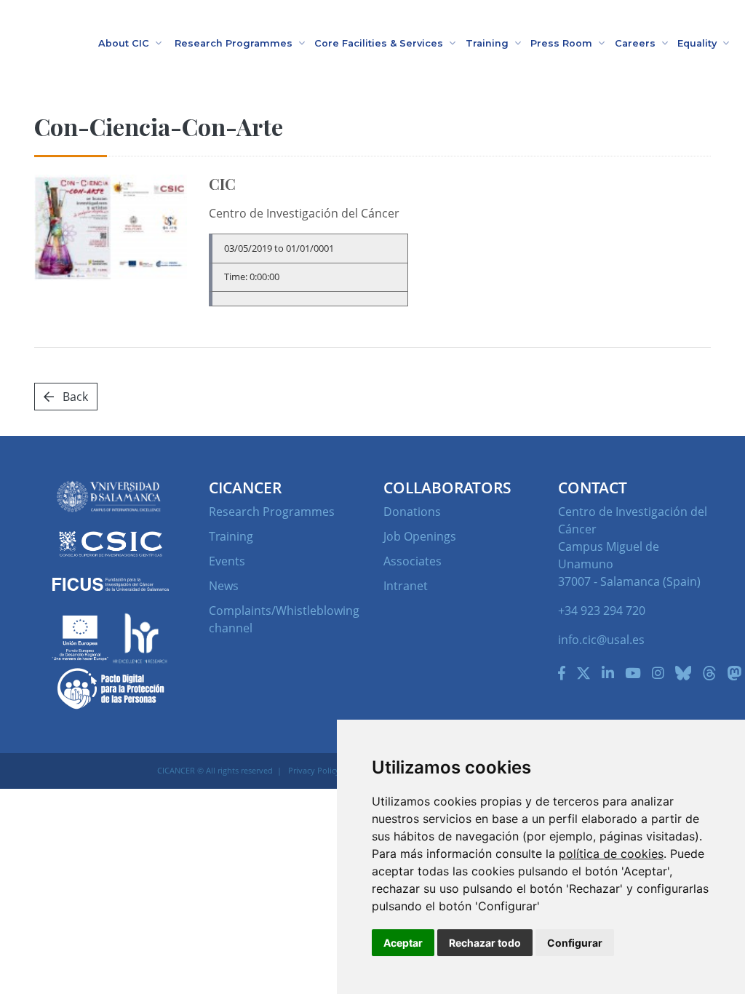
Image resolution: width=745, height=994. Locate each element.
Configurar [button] (574, 943)
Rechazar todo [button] (485, 943)
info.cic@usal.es (601, 640)
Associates (412, 561)
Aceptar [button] (403, 943)
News (224, 586)
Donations (412, 512)
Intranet (405, 586)
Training (231, 536)
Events (227, 561)
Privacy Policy (314, 770)
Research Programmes (272, 512)
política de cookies (611, 853)
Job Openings (419, 536)
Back (74, 397)
